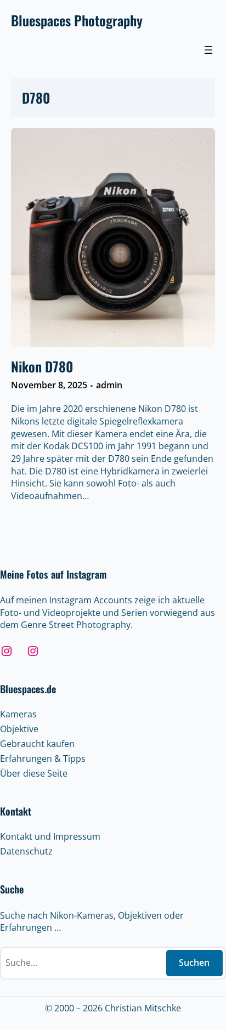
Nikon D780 (42, 366)
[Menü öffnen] (208, 49)
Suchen (194, 963)
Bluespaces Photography (77, 20)
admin (109, 385)
